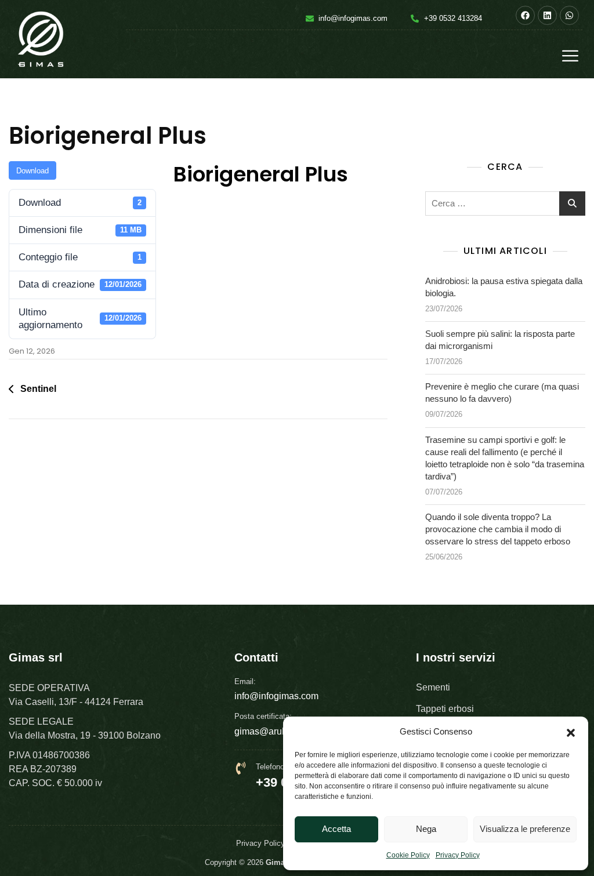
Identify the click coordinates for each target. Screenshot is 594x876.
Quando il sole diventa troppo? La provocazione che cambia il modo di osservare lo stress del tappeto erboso (497, 529)
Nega (426, 829)
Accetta (336, 829)
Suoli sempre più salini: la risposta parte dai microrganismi (500, 340)
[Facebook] (525, 15)
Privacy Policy (458, 855)
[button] (571, 731)
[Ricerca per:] (505, 203)
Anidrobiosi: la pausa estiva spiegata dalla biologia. (503, 287)
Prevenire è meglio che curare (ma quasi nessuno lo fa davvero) (502, 392)
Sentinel (38, 389)
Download (32, 170)
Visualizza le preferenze (525, 829)
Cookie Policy (408, 855)
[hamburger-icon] (569, 57)
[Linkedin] (547, 15)
